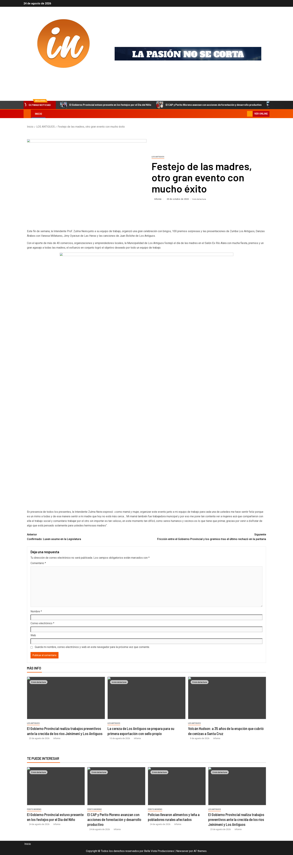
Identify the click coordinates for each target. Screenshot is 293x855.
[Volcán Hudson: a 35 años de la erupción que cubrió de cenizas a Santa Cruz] (227, 698)
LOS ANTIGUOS (158, 157)
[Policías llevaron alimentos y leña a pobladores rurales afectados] (177, 786)
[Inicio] (27, 113)
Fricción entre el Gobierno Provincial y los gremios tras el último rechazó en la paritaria (211, 537)
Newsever (182, 851)
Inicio (38, 114)
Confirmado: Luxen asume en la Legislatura (54, 537)
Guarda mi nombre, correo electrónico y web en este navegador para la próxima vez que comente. (92, 647)
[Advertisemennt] (188, 53)
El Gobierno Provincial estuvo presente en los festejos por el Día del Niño (110, 105)
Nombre (36, 611)
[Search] (244, 113)
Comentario (38, 563)
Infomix (40, 78)
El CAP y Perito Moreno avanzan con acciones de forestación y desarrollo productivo (214, 105)
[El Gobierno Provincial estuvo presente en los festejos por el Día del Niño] (56, 786)
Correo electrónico (42, 623)
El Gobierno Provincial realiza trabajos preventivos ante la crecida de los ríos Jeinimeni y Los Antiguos (236, 819)
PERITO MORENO (34, 809)
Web (33, 635)
